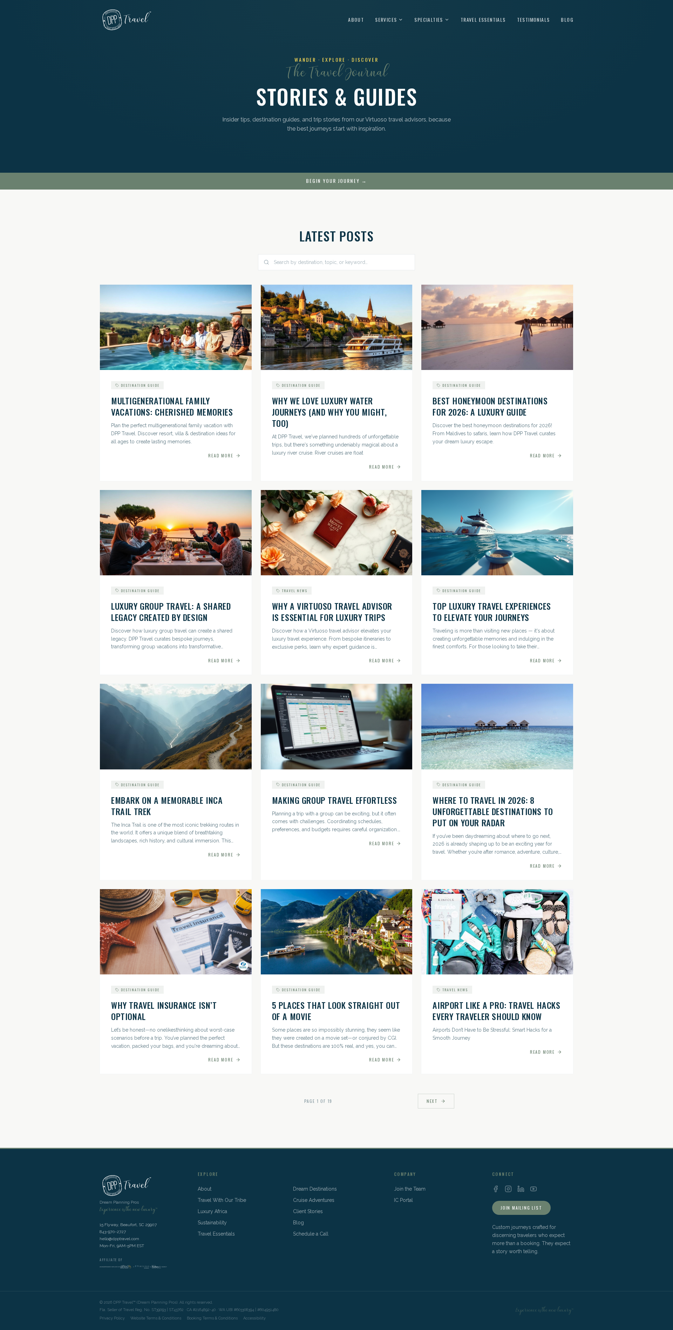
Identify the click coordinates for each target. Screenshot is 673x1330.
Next (432, 1101)
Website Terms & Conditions (155, 1318)
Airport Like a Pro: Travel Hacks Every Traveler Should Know (496, 1011)
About (356, 19)
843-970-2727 (113, 1231)
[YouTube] (533, 1188)
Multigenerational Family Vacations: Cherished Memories (172, 406)
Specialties (428, 19)
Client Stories (308, 1211)
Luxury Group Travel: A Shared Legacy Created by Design (171, 611)
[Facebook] (495, 1188)
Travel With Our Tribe (222, 1200)
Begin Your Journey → (336, 180)
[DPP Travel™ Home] (126, 20)
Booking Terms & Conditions (212, 1318)
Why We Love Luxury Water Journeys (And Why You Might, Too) (329, 411)
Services (386, 19)
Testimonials (533, 19)
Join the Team (410, 1189)
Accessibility (254, 1318)
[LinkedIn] (520, 1188)
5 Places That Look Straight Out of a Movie (336, 1011)
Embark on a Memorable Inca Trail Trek (167, 806)
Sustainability (212, 1222)
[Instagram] (508, 1188)
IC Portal (403, 1200)
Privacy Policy (112, 1318)
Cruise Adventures (313, 1200)
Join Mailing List (521, 1208)
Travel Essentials (483, 19)
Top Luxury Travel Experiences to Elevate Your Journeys (492, 611)
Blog (567, 19)
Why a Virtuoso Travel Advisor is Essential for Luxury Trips (332, 611)
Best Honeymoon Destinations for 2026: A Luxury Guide (490, 406)
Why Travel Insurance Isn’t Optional (164, 1011)
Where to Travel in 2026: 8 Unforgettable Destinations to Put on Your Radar (493, 811)
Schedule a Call (310, 1234)
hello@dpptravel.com (119, 1238)
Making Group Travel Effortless (334, 800)
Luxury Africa (212, 1211)
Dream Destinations (315, 1189)
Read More (220, 455)
